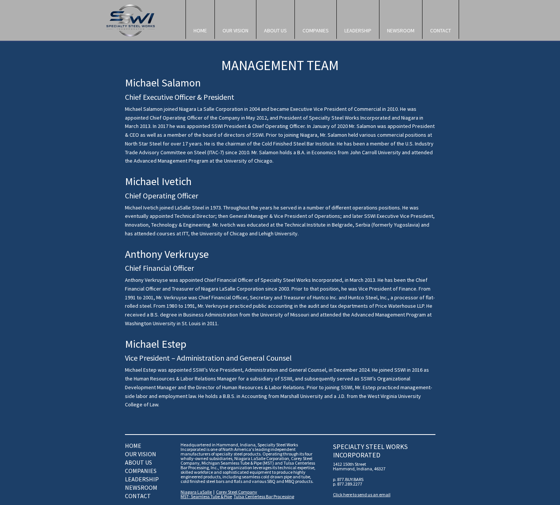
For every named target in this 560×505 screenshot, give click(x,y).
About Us (275, 30)
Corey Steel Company (236, 492)
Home (200, 30)
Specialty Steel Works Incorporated (141, 21)
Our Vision (235, 30)
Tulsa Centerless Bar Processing (264, 496)
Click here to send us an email (361, 494)
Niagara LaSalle (196, 492)
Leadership (357, 30)
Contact (440, 30)
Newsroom (400, 30)
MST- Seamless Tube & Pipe (206, 496)
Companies (315, 30)
